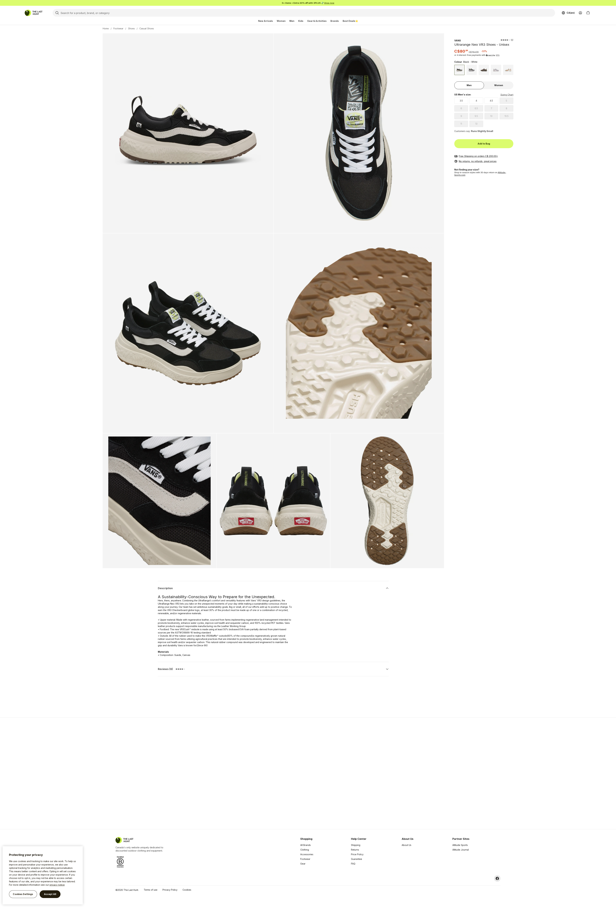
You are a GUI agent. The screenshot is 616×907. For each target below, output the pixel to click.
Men (291, 21)
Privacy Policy (170, 889)
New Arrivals (265, 21)
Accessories (306, 854)
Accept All (50, 894)
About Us (406, 845)
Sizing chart (506, 94)
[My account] (580, 13)
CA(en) (571, 12)
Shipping (355, 845)
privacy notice (57, 884)
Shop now (329, 3)
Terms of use (150, 889)
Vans (457, 40)
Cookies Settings (23, 894)
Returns (355, 849)
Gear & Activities (317, 21)
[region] (43, 875)
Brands (334, 21)
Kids (300, 21)
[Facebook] (497, 878)
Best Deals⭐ (350, 21)
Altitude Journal (460, 849)
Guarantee (356, 859)
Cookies (187, 889)
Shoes (131, 28)
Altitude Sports (460, 845)
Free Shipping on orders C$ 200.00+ (478, 156)
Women (281, 21)
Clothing (304, 849)
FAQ (353, 863)
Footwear (118, 28)
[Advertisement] (257, 773)
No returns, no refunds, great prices (477, 161)
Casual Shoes (146, 28)
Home (106, 28)
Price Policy (357, 854)
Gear (302, 863)
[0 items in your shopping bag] (588, 13)
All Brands (305, 845)
